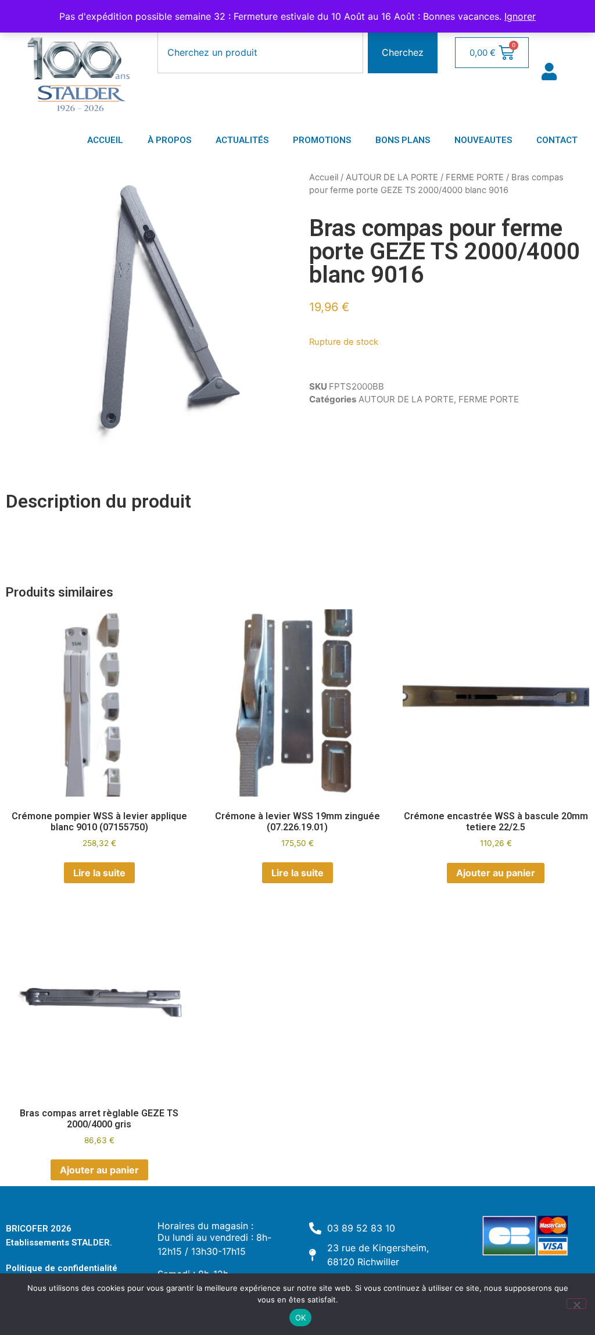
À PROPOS (169, 140)
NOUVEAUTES (483, 140)
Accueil (323, 177)
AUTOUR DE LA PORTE (392, 177)
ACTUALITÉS (242, 140)
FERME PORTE (475, 177)
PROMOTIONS (322, 140)
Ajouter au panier (495, 873)
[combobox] (260, 52)
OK (300, 1317)
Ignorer (520, 16)
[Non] (576, 1303)
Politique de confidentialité (61, 1268)
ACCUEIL (105, 140)
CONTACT (557, 140)
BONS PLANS (402, 140)
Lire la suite (99, 873)
